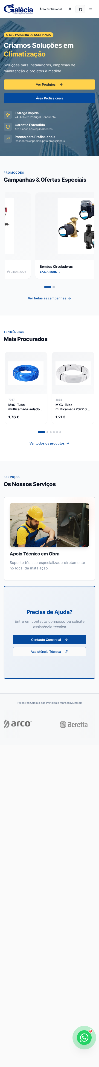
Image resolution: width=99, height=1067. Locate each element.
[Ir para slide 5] (57, 432)
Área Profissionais (49, 98)
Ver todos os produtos (47, 443)
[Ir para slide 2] (54, 287)
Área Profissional (51, 9)
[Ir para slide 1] (48, 287)
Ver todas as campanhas (47, 298)
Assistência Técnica (46, 651)
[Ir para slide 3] (51, 432)
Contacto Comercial (46, 640)
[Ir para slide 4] (54, 432)
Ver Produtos (46, 84)
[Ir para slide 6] (60, 432)
